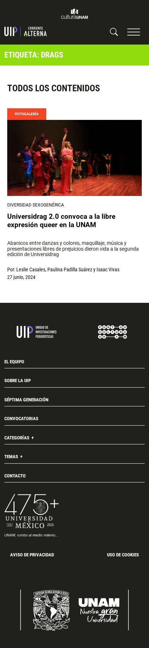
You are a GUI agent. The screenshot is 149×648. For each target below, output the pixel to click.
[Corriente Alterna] (25, 31)
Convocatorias (21, 418)
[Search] (114, 31)
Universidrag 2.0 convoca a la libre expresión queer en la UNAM (61, 221)
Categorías (17, 437)
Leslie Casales (30, 269)
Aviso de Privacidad (32, 554)
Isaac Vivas (108, 269)
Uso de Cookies (123, 554)
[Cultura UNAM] (74, 14)
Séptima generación (26, 399)
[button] (134, 32)
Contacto (15, 475)
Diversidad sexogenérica (35, 205)
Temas (11, 456)
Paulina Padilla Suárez (69, 269)
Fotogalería (27, 114)
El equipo (14, 361)
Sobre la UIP (17, 380)
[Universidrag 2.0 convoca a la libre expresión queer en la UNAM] (74, 158)
